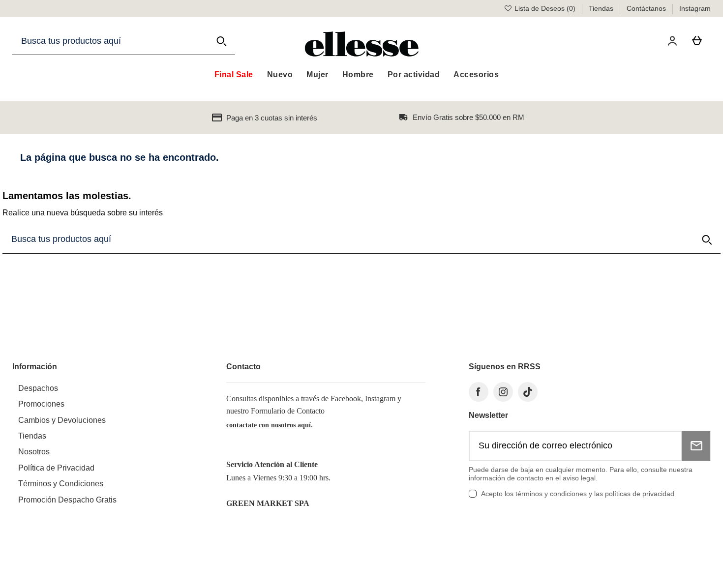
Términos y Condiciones (60, 483)
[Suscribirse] (696, 446)
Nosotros (34, 451)
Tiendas (602, 8)
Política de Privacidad (56, 468)
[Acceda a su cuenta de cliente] (674, 40)
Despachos (38, 388)
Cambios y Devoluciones (62, 420)
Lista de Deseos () (544, 8)
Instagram (695, 8)
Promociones (41, 404)
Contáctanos (647, 8)
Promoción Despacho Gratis (67, 500)
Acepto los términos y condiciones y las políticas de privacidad (577, 494)
